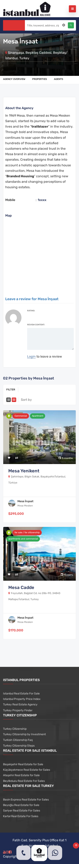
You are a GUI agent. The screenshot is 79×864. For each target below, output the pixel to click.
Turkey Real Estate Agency (20, 704)
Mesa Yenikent (23, 471)
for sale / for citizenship (27, 532)
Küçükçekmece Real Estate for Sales (26, 770)
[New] (9, 416)
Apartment (37, 416)
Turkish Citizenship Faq (18, 740)
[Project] (9, 532)
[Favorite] (9, 458)
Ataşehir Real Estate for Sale (21, 775)
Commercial (21, 416)
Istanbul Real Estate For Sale (21, 693)
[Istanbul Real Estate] (27, 9)
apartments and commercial (23, 538)
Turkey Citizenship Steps (19, 745)
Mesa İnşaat (25, 501)
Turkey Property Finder (17, 710)
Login (31, 356)
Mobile (10, 200)
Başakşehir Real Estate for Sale (23, 764)
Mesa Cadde (21, 587)
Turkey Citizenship (15, 729)
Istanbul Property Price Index (22, 699)
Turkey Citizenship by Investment (24, 734)
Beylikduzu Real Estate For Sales (24, 781)
